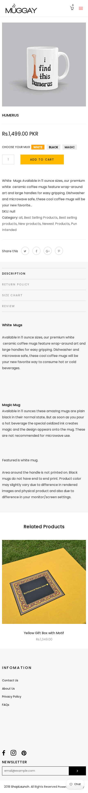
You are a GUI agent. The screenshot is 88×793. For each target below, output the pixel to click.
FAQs (5, 705)
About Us (8, 689)
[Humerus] (44, 64)
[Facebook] (36, 251)
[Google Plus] (48, 251)
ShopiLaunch (20, 787)
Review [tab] (8, 306)
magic (70, 147)
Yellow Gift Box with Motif (44, 633)
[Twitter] (25, 251)
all (21, 217)
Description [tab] (14, 273)
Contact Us (10, 680)
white (37, 147)
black (53, 147)
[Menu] (81, 8)
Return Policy (15, 284)
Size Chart (12, 295)
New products (29, 223)
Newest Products (56, 223)
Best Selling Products (41, 217)
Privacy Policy (11, 697)
